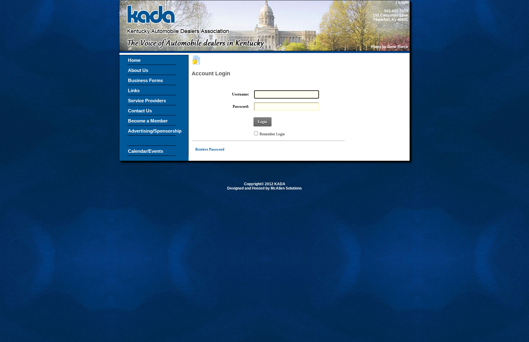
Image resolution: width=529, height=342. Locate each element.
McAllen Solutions (286, 188)
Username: (240, 94)
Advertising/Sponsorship (152, 136)
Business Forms (145, 80)
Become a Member (149, 120)
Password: (241, 106)
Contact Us (140, 110)
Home (134, 60)
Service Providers (147, 100)
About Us (140, 70)
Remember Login (272, 134)
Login (403, 2)
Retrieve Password (209, 149)
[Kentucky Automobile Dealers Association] (193, 52)
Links (134, 90)
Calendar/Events (145, 151)
